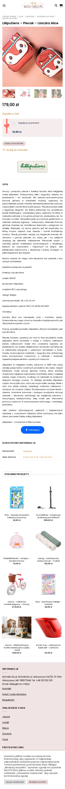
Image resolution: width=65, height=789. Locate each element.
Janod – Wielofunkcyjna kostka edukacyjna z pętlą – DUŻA (16, 647)
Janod (6, 716)
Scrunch (7, 733)
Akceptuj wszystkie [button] (37, 782)
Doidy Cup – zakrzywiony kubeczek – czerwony (48, 646)
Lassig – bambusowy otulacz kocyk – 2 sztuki (48, 559)
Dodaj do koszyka (14, 143)
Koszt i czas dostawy (14, 694)
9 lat (50, 457)
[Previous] (7, 57)
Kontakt (6, 688)
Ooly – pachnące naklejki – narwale (48, 603)
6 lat (36, 457)
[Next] (57, 57)
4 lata (25, 457)
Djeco (5, 728)
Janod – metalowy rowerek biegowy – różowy (17, 603)
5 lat (31, 457)
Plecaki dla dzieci (9, 18)
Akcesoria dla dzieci (45, 16)
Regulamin (8, 699)
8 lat (45, 457)
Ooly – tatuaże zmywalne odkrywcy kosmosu (16, 516)
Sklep (21, 16)
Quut (5, 739)
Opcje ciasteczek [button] (15, 782)
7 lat (40, 457)
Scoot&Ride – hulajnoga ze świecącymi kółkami (48, 516)
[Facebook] (32, 430)
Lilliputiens (27, 451)
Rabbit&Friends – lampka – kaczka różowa (17, 559)
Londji (5, 722)
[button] (4, 5)
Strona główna (9, 16)
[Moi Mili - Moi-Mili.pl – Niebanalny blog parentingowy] (32, 5)
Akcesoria (30, 16)
